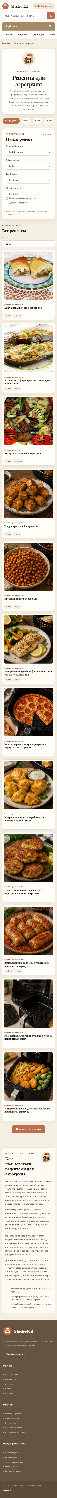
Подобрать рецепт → (15, 1354)
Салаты (8, 1389)
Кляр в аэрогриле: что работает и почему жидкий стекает (24, 818)
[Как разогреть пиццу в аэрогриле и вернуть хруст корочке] (28, 712)
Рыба (37, 121)
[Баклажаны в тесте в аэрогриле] (28, 276)
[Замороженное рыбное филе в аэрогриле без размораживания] (28, 639)
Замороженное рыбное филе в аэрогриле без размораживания (28, 672)
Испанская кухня (13, 1466)
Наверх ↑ (7, 1490)
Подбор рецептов (44, 6)
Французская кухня (14, 1462)
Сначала (5, 237)
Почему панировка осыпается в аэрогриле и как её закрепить (23, 891)
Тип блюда (11, 174)
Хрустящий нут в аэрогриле (20, 598)
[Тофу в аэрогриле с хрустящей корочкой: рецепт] (28, 494)
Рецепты (22, 34)
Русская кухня (11, 1453)
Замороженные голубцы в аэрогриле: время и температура (26, 964)
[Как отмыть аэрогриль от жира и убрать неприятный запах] (28, 1003)
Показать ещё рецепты (28, 1129)
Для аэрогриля (12, 1418)
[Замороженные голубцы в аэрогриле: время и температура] (28, 931)
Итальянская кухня (13, 1457)
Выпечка (9, 1393)
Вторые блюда (11, 1375)
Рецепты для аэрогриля (13, 304)
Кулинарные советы (14, 1427)
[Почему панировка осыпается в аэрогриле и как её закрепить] (28, 858)
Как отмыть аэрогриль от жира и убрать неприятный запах (28, 1037)
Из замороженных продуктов (22, 198)
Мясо (26, 121)
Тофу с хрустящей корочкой (21, 526)
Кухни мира (37, 34)
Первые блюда (12, 1379)
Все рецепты (11, 121)
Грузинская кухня (13, 1471)
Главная (8, 34)
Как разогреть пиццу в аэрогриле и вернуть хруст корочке (25, 745)
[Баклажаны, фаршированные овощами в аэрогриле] (28, 348)
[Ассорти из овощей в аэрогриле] (28, 421)
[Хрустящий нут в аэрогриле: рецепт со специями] (28, 567)
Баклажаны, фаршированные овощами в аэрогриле (27, 381)
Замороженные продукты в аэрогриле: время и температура (27, 1110)
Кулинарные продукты (15, 1432)
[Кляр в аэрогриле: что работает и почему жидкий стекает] (28, 785)
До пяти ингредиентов (19, 203)
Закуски (9, 1384)
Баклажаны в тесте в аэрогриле (23, 308)
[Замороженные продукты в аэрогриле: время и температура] (28, 1076)
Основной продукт (15, 146)
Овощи (49, 121)
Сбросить (47, 135)
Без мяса (13, 194)
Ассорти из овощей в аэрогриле (22, 453)
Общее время (12, 160)
